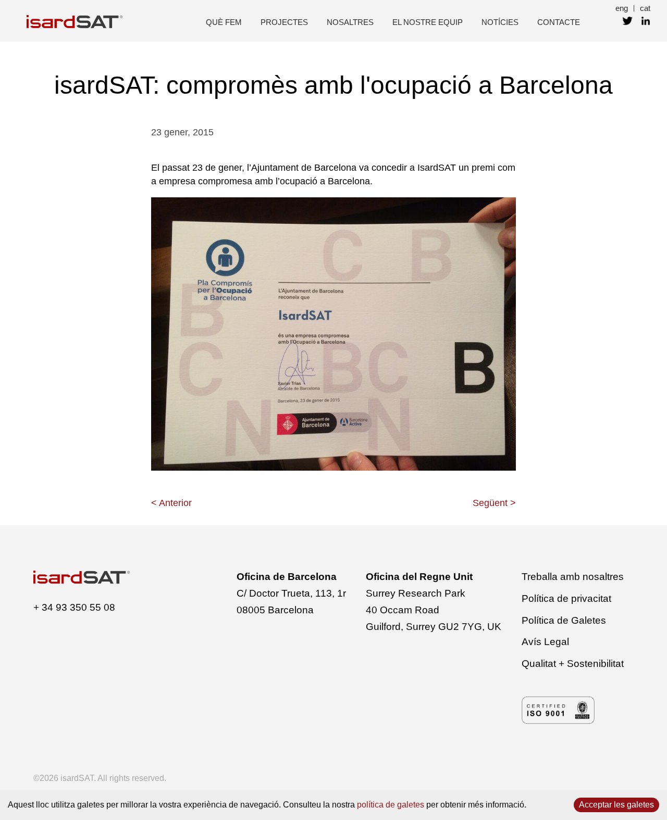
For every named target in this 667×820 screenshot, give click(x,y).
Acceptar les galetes (616, 804)
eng (621, 8)
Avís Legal (545, 641)
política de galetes (390, 804)
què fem (224, 22)
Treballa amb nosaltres (573, 576)
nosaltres (350, 22)
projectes (284, 22)
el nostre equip (427, 22)
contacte (558, 22)
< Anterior (171, 503)
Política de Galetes (564, 620)
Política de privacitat (566, 598)
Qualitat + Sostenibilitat (573, 663)
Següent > (494, 503)
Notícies (499, 22)
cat (645, 8)
